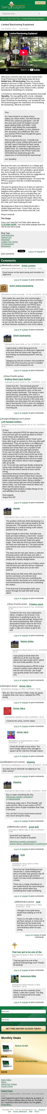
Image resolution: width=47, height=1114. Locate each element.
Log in (31, 252)
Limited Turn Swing (9, 242)
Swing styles (27, 641)
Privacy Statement (20, 1111)
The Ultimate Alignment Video (26, 1061)
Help (30, 1111)
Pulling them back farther (18, 379)
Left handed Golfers (11, 422)
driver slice (22, 732)
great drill (34, 827)
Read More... (6, 1105)
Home (3, 19)
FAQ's (36, 1111)
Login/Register (40, 2)
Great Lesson (28, 265)
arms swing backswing (21, 286)
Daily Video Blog (14, 19)
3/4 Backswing (7, 244)
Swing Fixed (6, 1091)
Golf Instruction (7, 235)
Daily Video (6, 1080)
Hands (16, 508)
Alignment (5, 240)
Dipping (31, 762)
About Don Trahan (9, 1084)
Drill (22, 855)
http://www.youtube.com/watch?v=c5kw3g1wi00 (19, 798)
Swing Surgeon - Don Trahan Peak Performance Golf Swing (13, 5)
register (40, 252)
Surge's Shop (7, 1086)
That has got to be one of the (27, 952)
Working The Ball (21, 1046)
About (3, 1082)
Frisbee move (36, 604)
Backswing (6, 246)
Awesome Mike (28, 976)
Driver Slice (25, 686)
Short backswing (22, 335)
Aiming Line (6, 237)
